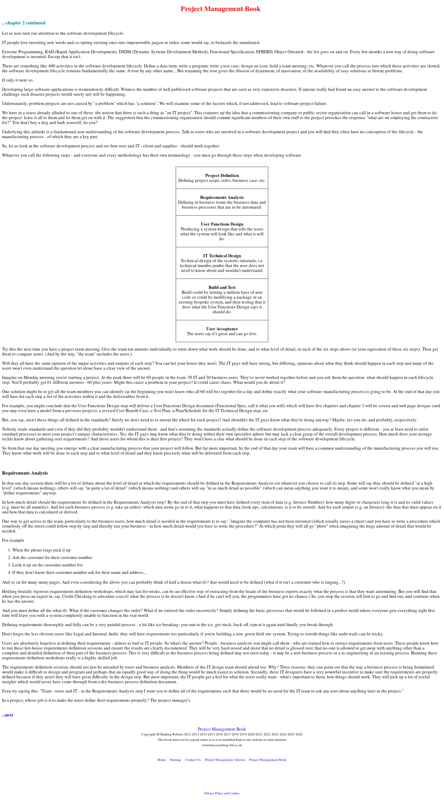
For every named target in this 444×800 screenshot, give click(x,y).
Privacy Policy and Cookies (222, 793)
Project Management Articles (225, 759)
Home (162, 759)
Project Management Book (222, 729)
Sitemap (175, 759)
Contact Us (193, 759)
